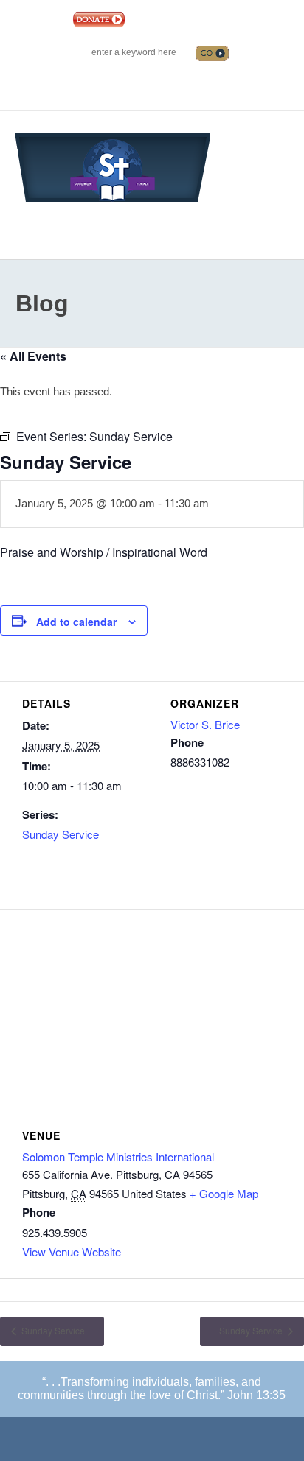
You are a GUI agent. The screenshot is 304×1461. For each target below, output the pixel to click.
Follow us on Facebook (123, 79)
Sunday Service (60, 834)
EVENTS (149, 19)
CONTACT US (202, 19)
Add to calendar (76, 621)
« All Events (33, 356)
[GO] (212, 53)
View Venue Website (71, 1251)
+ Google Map (224, 1193)
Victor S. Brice (205, 724)
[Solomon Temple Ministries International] (112, 166)
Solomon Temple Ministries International (118, 1156)
